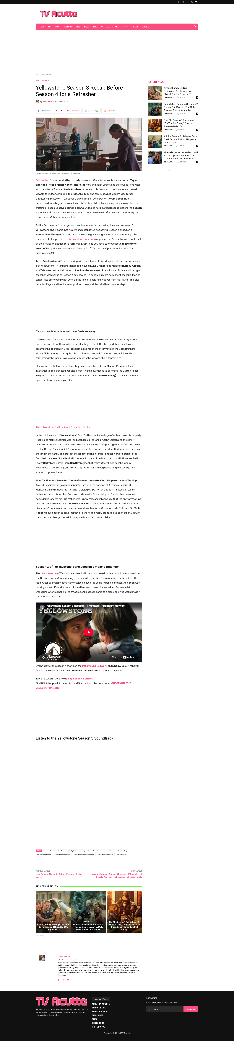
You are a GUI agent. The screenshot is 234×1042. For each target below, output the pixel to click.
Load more (172, 170)
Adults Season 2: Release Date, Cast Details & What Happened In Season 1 (181, 139)
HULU (86, 26)
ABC (42, 26)
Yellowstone (47, 74)
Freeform (68, 26)
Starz (115, 26)
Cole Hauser (62, 851)
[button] (195, 27)
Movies (145, 26)
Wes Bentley (122, 851)
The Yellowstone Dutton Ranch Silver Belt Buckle (63, 427)
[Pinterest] (187, 2)
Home (38, 74)
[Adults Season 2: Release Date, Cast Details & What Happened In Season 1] (155, 141)
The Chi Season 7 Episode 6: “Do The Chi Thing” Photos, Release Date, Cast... (179, 123)
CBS (50, 26)
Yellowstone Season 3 (62, 855)
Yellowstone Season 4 (105, 855)
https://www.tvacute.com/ (67, 960)
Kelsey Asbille (85, 851)
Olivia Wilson (48, 101)
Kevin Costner (98, 851)
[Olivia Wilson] (38, 101)
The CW (134, 26)
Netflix (105, 26)
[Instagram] (183, 2)
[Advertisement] (131, 14)
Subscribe (191, 1009)
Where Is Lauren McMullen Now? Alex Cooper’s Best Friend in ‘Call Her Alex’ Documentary (181, 155)
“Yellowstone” (43, 180)
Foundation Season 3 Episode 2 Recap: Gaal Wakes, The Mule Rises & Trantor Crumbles (88, 927)
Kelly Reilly (73, 851)
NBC (95, 26)
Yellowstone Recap (44, 855)
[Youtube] (196, 2)
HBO (78, 26)
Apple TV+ (88, 921)
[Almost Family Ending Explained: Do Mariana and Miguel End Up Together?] (53, 912)
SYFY (124, 26)
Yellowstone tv (121, 855)
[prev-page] (37, 937)
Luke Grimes (110, 851)
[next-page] (41, 937)
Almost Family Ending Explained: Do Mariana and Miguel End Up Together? (53, 927)
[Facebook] (178, 2)
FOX (57, 26)
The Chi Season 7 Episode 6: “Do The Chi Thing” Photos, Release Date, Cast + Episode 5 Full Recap (124, 926)
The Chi (124, 919)
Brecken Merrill (49, 851)
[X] (192, 2)
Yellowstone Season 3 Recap (83, 855)
